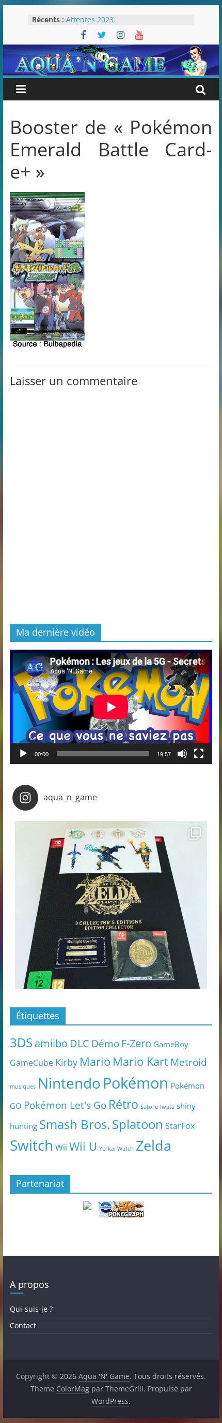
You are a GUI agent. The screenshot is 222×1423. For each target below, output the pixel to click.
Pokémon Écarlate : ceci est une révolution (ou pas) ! (120, 20)
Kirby (66, 1061)
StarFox (180, 1126)
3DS (21, 1042)
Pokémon (135, 1083)
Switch (31, 1145)
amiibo (51, 1043)
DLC (79, 1043)
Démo (105, 1043)
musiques (23, 1086)
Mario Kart (140, 1061)
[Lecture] (23, 754)
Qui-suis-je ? (31, 1309)
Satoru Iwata (157, 1106)
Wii (61, 1147)
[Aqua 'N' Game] (110, 50)
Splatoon (137, 1124)
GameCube (31, 1062)
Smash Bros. (74, 1124)
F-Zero (136, 1043)
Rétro (123, 1104)
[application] (111, 707)
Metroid (188, 1062)
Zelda (153, 1145)
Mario (95, 1061)
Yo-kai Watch (116, 1148)
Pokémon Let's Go (65, 1105)
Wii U (83, 1146)
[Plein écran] (199, 754)
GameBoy (170, 1044)
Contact (23, 1325)
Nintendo (69, 1083)
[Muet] (182, 754)
